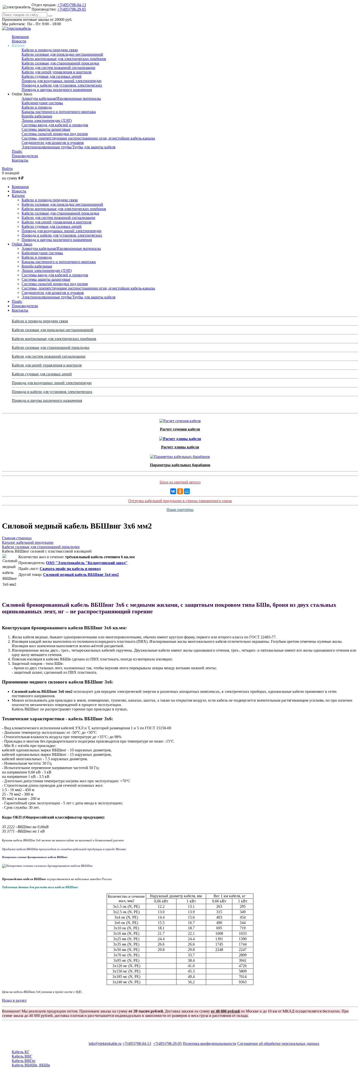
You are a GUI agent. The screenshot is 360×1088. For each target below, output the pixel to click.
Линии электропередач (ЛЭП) (47, 120)
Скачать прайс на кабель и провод (70, 569)
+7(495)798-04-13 (71, 5)
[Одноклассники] (180, 491)
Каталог (18, 195)
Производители (25, 156)
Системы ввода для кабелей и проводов (55, 125)
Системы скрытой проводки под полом (55, 134)
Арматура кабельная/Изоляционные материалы (61, 98)
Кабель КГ (20, 1052)
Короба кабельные (37, 116)
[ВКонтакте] (173, 491)
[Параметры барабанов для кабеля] (180, 455)
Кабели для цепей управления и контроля (56, 72)
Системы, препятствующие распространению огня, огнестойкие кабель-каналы (88, 138)
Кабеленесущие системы (42, 103)
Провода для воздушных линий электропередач (61, 81)
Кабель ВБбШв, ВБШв (31, 1065)
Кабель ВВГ (22, 1056)
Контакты (20, 160)
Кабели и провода (37, 107)
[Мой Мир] (187, 491)
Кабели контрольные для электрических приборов (64, 59)
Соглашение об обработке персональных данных (278, 1043)
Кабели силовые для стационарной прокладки (60, 63)
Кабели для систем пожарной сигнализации (58, 67)
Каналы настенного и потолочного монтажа (59, 112)
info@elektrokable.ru (105, 1043)
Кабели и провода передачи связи (50, 50)
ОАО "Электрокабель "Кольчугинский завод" (87, 563)
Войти (7, 168)
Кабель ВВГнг (24, 1061)
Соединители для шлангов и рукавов (53, 142)
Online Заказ (22, 244)
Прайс (17, 151)
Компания (20, 37)
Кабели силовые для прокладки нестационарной (62, 54)
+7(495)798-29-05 (71, 9)
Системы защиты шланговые (46, 129)
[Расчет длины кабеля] (180, 437)
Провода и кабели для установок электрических (62, 85)
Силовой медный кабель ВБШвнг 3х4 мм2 (81, 574)
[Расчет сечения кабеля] (180, 419)
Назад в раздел (14, 1000)
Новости (19, 41)
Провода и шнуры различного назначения (57, 90)
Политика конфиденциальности (209, 1043)
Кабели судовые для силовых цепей (52, 76)
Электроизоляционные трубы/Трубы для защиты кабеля (68, 147)
